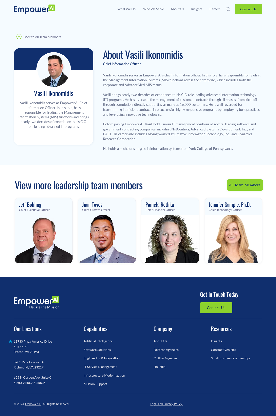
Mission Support (95, 384)
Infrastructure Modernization (104, 375)
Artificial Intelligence (98, 341)
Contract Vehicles (223, 349)
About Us (160, 341)
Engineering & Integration (102, 358)
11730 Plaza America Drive (33, 341)
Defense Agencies (166, 349)
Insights (216, 341)
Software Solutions (97, 349)
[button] (228, 9)
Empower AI (33, 404)
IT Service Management (100, 366)
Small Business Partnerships (231, 358)
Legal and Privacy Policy (166, 404)
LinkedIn (159, 366)
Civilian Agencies (165, 358)
